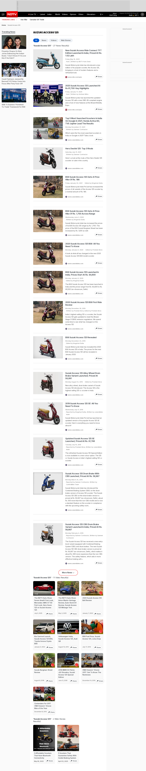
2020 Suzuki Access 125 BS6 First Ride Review (83, 303)
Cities (80, 14)
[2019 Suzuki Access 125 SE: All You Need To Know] (48, 416)
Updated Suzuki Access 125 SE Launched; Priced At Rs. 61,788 (80, 439)
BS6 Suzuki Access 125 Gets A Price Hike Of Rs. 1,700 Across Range (82, 212)
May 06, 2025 (39, 761)
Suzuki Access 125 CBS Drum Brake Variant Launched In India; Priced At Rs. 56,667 (83, 527)
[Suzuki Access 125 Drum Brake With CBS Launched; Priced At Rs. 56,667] (48, 491)
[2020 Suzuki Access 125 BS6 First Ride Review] (48, 315)
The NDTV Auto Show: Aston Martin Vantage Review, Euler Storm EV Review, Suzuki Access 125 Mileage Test (67, 602)
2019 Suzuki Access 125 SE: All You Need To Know (81, 404)
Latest (42, 14)
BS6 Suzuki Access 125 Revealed (80, 337)
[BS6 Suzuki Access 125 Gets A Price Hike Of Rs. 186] (48, 187)
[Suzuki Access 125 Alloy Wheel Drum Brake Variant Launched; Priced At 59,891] (48, 384)
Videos (65, 14)
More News (67, 572)
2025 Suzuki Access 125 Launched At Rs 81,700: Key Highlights (82, 87)
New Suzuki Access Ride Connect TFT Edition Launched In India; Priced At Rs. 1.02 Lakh (83, 53)
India (49, 14)
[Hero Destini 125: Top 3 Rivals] (48, 158)
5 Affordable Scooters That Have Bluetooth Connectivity (42, 755)
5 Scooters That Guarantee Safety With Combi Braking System (67, 755)
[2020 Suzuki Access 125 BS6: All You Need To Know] (48, 254)
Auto (67, 61)
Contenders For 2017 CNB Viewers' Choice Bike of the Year (42, 706)
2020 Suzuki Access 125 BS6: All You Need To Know (82, 245)
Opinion (73, 14)
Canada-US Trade (37, 20)
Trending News (8, 32)
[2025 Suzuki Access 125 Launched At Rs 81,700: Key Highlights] (48, 97)
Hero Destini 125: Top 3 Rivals (79, 148)
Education (91, 14)
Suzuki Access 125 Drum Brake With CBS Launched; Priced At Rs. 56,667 (82, 474)
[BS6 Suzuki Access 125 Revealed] (48, 348)
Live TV (33, 14)
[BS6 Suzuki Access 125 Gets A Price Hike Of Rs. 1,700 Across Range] (48, 223)
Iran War (24, 20)
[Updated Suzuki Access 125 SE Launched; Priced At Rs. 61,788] (48, 451)
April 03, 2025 (63, 761)
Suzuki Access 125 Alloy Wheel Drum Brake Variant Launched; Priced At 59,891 (82, 376)
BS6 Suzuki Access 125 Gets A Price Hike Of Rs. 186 (82, 178)
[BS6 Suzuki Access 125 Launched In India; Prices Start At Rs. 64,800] (48, 283)
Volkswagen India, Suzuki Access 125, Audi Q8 (67, 638)
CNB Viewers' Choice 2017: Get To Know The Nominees (91, 672)
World (57, 14)
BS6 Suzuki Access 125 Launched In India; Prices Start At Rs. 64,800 (82, 273)
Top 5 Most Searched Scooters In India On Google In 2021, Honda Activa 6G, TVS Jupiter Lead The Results (83, 121)
